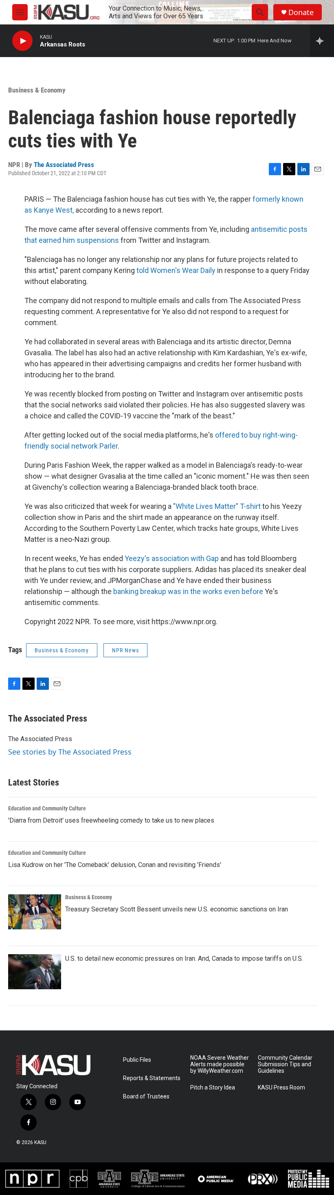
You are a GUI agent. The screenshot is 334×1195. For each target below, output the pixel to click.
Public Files (137, 1060)
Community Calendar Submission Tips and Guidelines (285, 1064)
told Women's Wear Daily (175, 270)
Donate (301, 12)
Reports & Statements (151, 1078)
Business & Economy (37, 90)
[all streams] (322, 40)
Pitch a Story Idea (212, 1088)
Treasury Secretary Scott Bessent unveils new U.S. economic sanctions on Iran (176, 909)
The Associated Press (64, 165)
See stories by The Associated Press (70, 752)
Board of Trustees (146, 1097)
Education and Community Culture (47, 808)
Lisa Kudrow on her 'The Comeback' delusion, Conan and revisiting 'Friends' (114, 865)
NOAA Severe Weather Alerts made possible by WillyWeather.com (219, 1064)
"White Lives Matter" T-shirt (217, 506)
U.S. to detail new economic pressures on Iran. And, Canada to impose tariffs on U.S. (184, 958)
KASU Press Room (281, 1088)
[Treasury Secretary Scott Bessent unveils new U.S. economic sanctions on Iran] (34, 911)
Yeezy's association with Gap (172, 558)
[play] (22, 41)
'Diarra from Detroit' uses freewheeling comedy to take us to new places (111, 820)
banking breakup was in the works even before (188, 591)
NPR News (125, 650)
